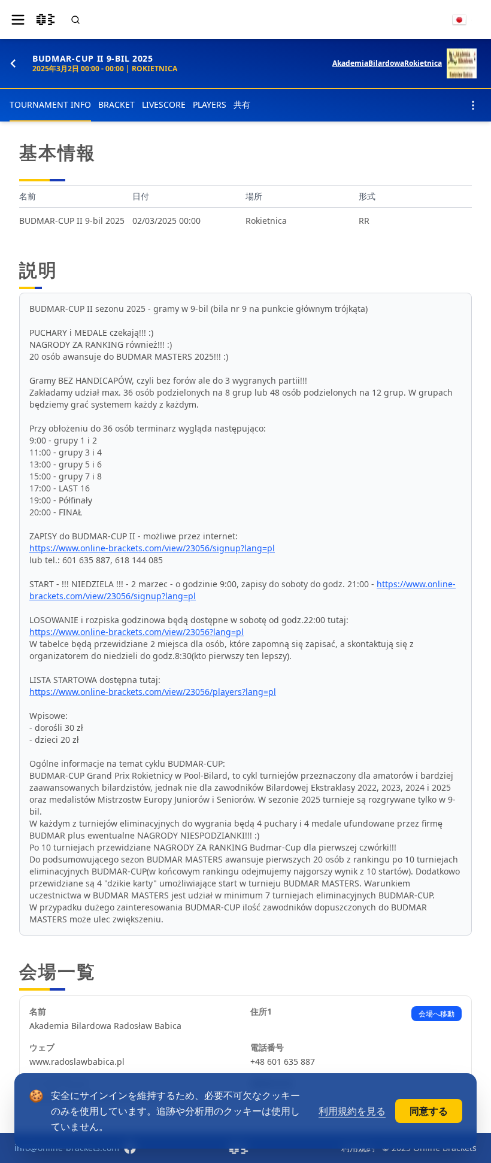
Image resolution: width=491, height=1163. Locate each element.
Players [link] (209, 104)
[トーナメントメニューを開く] (473, 105)
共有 (242, 104)
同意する (429, 1111)
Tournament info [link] (50, 104)
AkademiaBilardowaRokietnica (387, 63)
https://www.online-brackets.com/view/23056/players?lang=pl (152, 691)
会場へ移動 (436, 1014)
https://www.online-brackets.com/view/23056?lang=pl (136, 631)
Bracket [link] (116, 104)
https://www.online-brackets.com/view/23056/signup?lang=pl (152, 548)
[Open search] (75, 20)
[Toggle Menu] (18, 19)
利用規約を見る (352, 1111)
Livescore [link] (164, 104)
